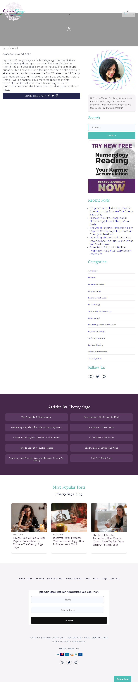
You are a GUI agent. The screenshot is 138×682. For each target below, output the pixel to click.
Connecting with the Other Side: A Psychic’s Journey (36, 427)
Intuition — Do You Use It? (101, 427)
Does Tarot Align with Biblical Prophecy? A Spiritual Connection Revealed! (110, 251)
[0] (125, 14)
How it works (73, 578)
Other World (94, 318)
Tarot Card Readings (97, 351)
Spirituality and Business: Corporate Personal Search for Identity (36, 459)
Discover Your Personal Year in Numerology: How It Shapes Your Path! (110, 221)
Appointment (55, 578)
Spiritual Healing (95, 345)
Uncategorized (95, 358)
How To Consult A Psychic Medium (36, 448)
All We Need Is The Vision (101, 438)
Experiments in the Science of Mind (101, 417)
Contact (115, 578)
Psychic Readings (96, 331)
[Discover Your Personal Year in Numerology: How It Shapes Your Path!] (69, 531)
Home (21, 578)
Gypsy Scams (94, 291)
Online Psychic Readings (99, 311)
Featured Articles (96, 284)
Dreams (92, 277)
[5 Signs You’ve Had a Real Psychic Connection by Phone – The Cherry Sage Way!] (29, 531)
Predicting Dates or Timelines (102, 324)
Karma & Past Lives (97, 298)
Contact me (122, 679)
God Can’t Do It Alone (101, 458)
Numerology (94, 304)
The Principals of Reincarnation (36, 417)
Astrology (92, 271)
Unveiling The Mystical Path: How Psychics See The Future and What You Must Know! (111, 241)
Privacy (55, 641)
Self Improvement (96, 338)
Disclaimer (65, 641)
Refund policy (79, 641)
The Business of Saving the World (101, 448)
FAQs (104, 578)
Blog (96, 578)
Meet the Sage (36, 578)
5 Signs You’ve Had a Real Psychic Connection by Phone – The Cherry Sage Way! (111, 211)
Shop (87, 578)
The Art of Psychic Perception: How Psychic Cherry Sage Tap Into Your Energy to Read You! (111, 231)
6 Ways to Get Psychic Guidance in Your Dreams (36, 438)
